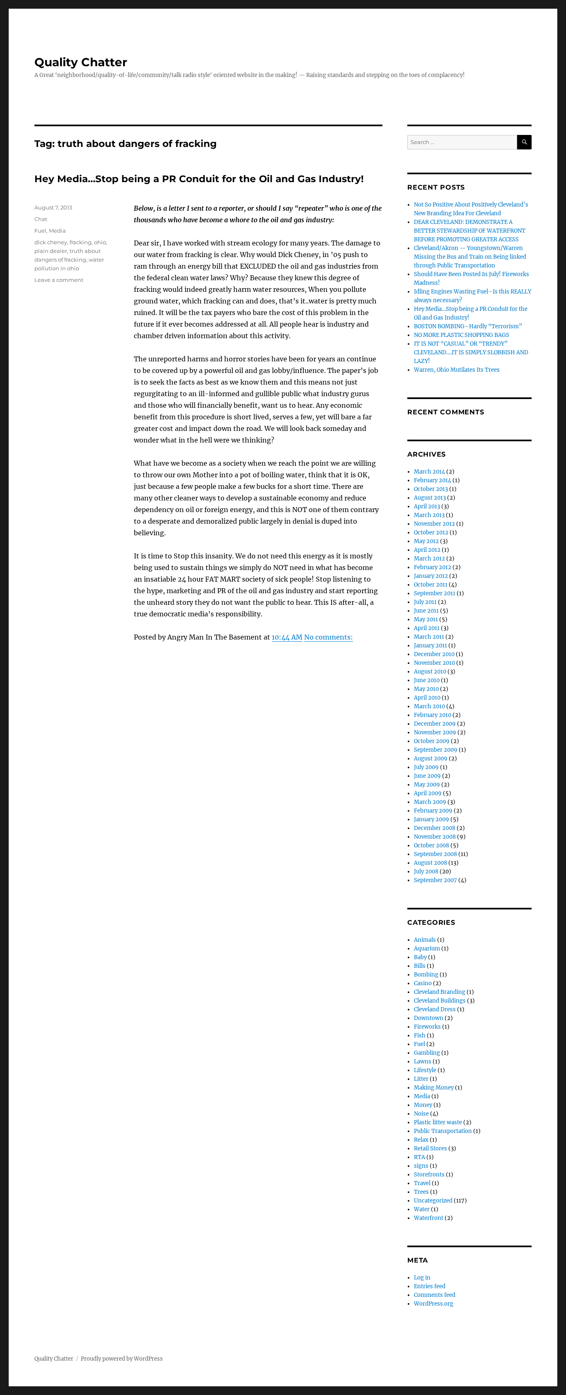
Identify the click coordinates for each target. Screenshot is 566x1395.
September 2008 (435, 854)
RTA (419, 1157)
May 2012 (426, 541)
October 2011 (430, 584)
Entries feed (429, 1286)
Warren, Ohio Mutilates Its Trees (457, 369)
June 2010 (427, 680)
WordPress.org (433, 1303)
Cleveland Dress (435, 1009)
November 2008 (435, 836)
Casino (423, 983)
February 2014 (432, 480)
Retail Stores (430, 1148)
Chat (40, 219)
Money (423, 1105)
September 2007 (435, 880)
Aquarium (427, 948)
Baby (420, 957)
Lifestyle (425, 1070)
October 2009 (432, 741)
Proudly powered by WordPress (122, 1358)
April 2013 (427, 506)
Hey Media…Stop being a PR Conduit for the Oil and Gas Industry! (199, 179)
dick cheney (50, 242)
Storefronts (429, 1174)
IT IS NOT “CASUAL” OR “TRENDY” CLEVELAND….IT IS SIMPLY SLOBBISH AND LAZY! (471, 352)
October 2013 (431, 489)
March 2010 (429, 706)
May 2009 (427, 784)
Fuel (40, 230)
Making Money (434, 1087)
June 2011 (426, 610)
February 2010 (432, 715)
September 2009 (435, 749)
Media (57, 230)
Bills (420, 965)
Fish (420, 1035)
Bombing (426, 974)
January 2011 (430, 645)
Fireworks (427, 1026)
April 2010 (427, 697)
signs (421, 1165)
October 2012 (431, 532)
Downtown (428, 1018)
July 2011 (425, 602)
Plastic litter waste (438, 1122)
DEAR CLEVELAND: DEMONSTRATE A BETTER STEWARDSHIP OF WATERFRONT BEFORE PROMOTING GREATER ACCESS (469, 231)
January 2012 (431, 576)
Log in (422, 1277)
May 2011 (426, 619)
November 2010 (434, 662)
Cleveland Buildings (440, 1000)
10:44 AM (287, 637)
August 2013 (430, 497)
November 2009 (435, 732)
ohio (100, 242)
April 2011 (427, 628)
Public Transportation (443, 1131)
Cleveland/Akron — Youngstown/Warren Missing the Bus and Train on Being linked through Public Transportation (470, 257)
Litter (421, 1078)
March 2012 (429, 558)
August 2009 (430, 758)
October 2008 (431, 845)
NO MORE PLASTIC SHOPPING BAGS (461, 335)
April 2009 (428, 793)
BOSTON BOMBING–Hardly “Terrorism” (468, 326)
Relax (421, 1139)
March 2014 (429, 471)
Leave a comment (58, 280)
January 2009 (431, 819)
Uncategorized (433, 1200)
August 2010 (430, 671)
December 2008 (434, 828)
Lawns (422, 1061)
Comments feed (434, 1295)
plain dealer (50, 251)
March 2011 (429, 636)
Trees (421, 1191)
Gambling (427, 1052)
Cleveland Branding (439, 992)
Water (422, 1209)
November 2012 (434, 523)
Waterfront (428, 1218)
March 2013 (429, 515)
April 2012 (427, 549)
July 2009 (426, 767)
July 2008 (426, 871)
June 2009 (427, 775)
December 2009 (435, 723)
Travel (422, 1183)
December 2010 (434, 654)
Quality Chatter (80, 62)
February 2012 (432, 567)
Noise (421, 1113)
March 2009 (430, 802)
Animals (425, 939)
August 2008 (430, 862)
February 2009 (433, 810)
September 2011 (434, 593)
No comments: (328, 637)
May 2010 (426, 689)
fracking (81, 242)
